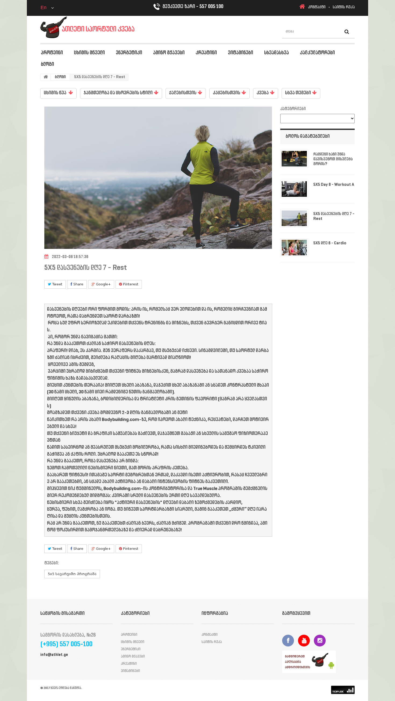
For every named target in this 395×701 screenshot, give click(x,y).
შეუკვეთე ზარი (179, 6)
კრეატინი (206, 53)
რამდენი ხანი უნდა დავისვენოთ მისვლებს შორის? (333, 159)
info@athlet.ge (54, 655)
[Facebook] (288, 640)
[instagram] (320, 640)
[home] (302, 7)
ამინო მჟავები (169, 53)
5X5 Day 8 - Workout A (333, 185)
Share (77, 284)
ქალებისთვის (182, 93)
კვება (263, 93)
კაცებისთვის (226, 93)
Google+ (103, 284)
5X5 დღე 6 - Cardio (329, 243)
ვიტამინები (240, 53)
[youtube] (304, 640)
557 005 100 (211, 6)
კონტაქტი (316, 7)
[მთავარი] (46, 77)
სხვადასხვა (276, 53)
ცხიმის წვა (55, 93)
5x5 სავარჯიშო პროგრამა (72, 574)
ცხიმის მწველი (89, 53)
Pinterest (130, 284)
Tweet (56, 284)
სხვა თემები (298, 93)
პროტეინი (52, 53)
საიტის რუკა (344, 7)
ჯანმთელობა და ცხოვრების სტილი (118, 93)
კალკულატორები (317, 53)
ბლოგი (47, 64)
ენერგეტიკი (129, 53)
